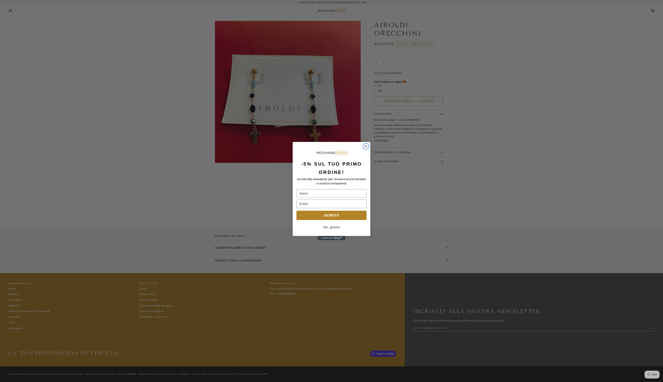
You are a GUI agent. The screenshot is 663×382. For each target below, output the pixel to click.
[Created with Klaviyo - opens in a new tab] (331, 238)
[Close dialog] (366, 146)
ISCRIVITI (331, 215)
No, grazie (331, 227)
